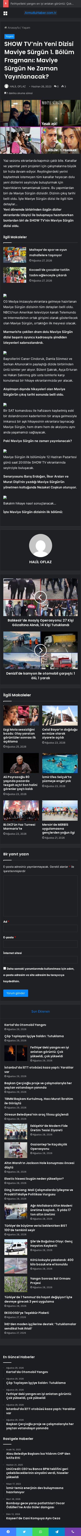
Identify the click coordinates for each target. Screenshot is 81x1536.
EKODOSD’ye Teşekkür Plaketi (26, 1313)
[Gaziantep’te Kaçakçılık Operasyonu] (15, 1150)
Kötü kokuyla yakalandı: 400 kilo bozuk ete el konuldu (52, 1262)
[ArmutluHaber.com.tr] (40, 12)
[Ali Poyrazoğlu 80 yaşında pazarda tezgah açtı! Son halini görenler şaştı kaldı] (21, 763)
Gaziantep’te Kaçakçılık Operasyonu (48, 1146)
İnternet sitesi (12, 953)
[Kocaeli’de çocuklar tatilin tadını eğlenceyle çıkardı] (14, 275)
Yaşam (26, 27)
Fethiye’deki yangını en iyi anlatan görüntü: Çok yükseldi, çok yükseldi (49, 1051)
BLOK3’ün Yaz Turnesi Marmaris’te (19, 827)
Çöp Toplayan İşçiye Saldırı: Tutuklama (34, 1036)
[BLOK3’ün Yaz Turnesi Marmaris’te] (21, 810)
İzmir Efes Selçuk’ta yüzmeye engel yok (56, 779)
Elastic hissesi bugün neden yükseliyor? (34, 1179)
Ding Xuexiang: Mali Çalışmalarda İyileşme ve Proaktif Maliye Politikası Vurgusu (38, 1192)
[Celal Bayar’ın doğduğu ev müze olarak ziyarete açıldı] (60, 716)
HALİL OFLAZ (18, 86)
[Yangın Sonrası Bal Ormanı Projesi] (15, 1284)
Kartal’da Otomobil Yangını (25, 1025)
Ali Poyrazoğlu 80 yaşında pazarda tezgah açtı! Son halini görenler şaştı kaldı (20, 783)
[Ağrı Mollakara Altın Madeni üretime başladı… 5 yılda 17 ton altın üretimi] (15, 1211)
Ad (6, 921)
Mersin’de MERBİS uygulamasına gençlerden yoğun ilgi (58, 829)
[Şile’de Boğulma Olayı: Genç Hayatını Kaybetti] (15, 1247)
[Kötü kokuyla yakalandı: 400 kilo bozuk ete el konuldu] (15, 1266)
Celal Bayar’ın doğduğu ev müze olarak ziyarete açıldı (59, 733)
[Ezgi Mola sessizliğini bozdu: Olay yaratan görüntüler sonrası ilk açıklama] (21, 716)
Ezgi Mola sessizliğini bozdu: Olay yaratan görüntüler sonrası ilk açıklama (19, 735)
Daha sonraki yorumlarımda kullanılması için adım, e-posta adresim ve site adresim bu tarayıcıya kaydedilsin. (38, 975)
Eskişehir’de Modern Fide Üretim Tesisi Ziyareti (49, 1128)
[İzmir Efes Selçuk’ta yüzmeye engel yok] (60, 763)
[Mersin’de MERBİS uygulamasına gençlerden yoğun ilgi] (60, 810)
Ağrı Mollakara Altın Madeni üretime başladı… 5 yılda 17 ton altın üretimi (51, 1210)
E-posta (9, 937)
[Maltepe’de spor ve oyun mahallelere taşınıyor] (14, 255)
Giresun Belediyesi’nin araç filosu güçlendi (36, 1114)
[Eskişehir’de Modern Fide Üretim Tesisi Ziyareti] (15, 1131)
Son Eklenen (40, 1011)
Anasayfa (13, 27)
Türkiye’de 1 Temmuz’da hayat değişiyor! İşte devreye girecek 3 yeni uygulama (38, 1299)
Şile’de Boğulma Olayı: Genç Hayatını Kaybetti (51, 1243)
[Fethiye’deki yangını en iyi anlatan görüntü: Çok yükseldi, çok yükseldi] (15, 1053)
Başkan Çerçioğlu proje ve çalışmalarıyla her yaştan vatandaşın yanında (38, 1085)
